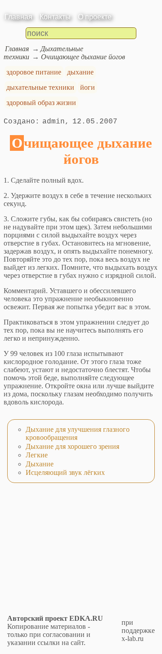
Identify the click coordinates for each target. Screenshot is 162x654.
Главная (18, 17)
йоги (87, 87)
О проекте (95, 17)
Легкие (37, 455)
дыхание (80, 72)
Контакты (55, 17)
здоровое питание (33, 72)
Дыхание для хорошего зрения (72, 446)
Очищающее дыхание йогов (83, 57)
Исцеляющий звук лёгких (65, 472)
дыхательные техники (40, 87)
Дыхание (40, 464)
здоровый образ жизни (41, 102)
